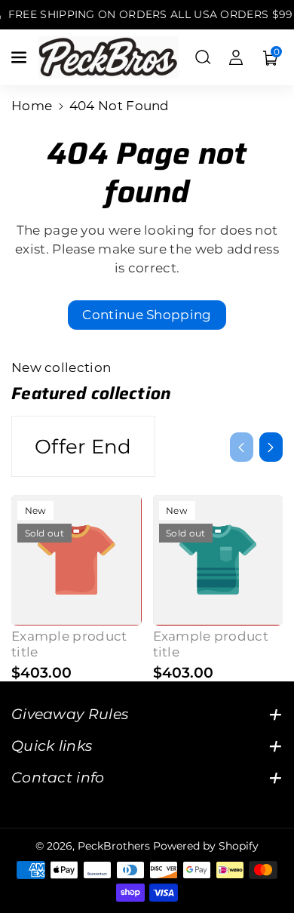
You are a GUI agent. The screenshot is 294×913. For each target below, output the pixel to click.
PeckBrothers (114, 846)
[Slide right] (271, 446)
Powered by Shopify (206, 846)
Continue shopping (146, 314)
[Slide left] (241, 446)
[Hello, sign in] (236, 57)
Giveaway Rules (69, 714)
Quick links (51, 745)
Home (31, 105)
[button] (20, 57)
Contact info (58, 777)
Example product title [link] (69, 644)
